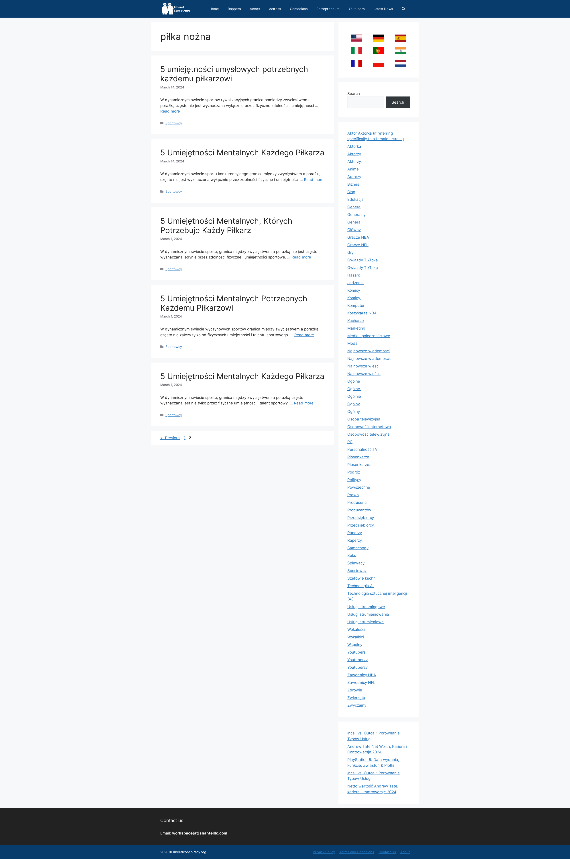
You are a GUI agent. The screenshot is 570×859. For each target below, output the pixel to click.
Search (353, 93)
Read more (170, 111)
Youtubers (356, 9)
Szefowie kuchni (362, 578)
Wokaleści (356, 629)
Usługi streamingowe (366, 607)
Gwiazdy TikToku (362, 267)
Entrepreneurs (328, 9)
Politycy (354, 480)
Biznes (353, 184)
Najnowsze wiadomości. (369, 358)
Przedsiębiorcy (360, 517)
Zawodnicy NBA (361, 675)
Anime (353, 169)
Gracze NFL (357, 245)
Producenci (357, 502)
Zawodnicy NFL (361, 682)
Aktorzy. (354, 161)
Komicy (353, 290)
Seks (351, 555)
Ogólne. (354, 389)
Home (214, 9)
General (354, 207)
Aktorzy (354, 154)
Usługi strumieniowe (365, 622)
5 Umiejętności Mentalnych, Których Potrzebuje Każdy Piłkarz (226, 225)
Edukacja (355, 199)
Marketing (356, 328)
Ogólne (353, 381)
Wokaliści (355, 637)
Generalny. (356, 214)
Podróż (353, 472)
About (405, 852)
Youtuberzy (357, 660)
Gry (350, 252)
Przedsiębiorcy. (361, 525)
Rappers (234, 9)
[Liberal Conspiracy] (175, 9)
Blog (351, 192)
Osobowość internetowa (369, 426)
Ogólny (353, 404)
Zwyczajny (356, 705)
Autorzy (354, 176)
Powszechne (358, 487)
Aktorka (354, 146)
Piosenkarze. (358, 464)
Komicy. (354, 298)
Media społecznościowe (368, 336)
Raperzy (354, 533)
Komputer (355, 305)
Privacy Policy (324, 852)
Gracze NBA (358, 237)
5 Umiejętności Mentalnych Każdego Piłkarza (242, 152)
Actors (255, 9)
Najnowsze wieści (363, 366)
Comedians (299, 9)
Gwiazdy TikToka (362, 260)
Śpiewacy (355, 563)
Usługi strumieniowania (368, 614)
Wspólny (354, 644)
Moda (352, 343)
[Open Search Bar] (403, 9)
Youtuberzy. (357, 667)
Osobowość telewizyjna (368, 434)
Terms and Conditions (356, 852)
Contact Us (387, 852)
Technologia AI (360, 586)
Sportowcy (173, 123)
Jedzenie (355, 283)
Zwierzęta (356, 697)
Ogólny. (354, 411)
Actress (275, 9)
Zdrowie (354, 690)
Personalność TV (362, 449)
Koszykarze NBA (362, 313)
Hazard (353, 275)
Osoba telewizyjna (363, 419)
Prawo (353, 495)
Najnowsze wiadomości (368, 351)
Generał (354, 222)
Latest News (383, 9)
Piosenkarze (358, 457)
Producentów (359, 510)
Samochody (357, 548)
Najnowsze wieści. (364, 373)
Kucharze (355, 320)
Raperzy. (355, 540)
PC (349, 442)
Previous (170, 438)
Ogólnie (354, 396)
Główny (354, 230)
